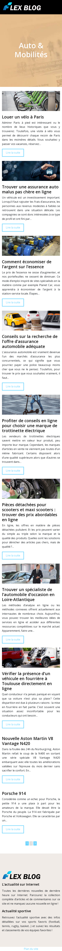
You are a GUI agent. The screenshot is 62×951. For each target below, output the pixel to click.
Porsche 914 (14, 793)
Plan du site (31, 949)
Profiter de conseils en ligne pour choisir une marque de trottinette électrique (29, 425)
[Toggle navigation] (56, 7)
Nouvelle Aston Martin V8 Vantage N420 (27, 741)
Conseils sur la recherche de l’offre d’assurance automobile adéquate (30, 341)
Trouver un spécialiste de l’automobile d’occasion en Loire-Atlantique (28, 594)
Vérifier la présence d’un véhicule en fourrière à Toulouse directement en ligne (27, 681)
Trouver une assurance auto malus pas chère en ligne (30, 189)
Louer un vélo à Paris (23, 117)
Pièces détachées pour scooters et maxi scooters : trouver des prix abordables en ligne (29, 512)
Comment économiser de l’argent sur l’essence (26, 264)
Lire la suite (13, 152)
